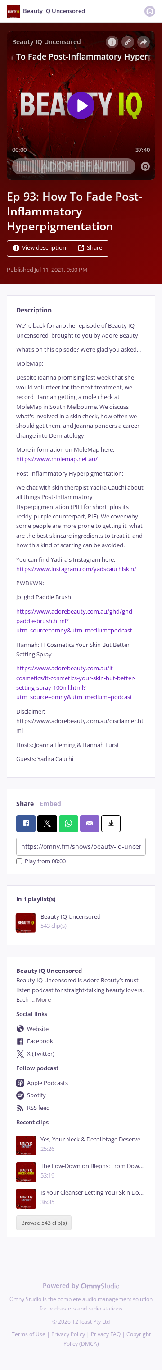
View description (44, 248)
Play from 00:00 (45, 861)
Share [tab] (25, 803)
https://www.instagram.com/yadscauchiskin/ (76, 569)
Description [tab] (34, 310)
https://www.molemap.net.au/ (57, 459)
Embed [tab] (50, 803)
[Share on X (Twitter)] (47, 823)
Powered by (62, 1285)
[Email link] (89, 823)
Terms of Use (28, 1334)
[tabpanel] (81, 542)
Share (94, 248)
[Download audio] (111, 823)
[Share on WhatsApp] (68, 823)
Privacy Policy (68, 1334)
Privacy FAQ (106, 1334)
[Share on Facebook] (26, 823)
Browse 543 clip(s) (44, 1223)
